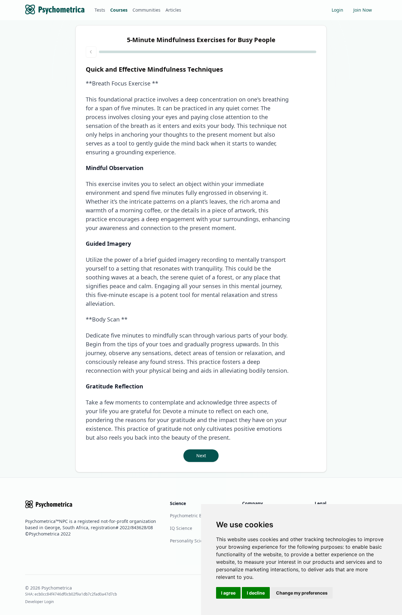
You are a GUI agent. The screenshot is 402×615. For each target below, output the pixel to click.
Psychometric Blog (189, 516)
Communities (146, 10)
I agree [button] (228, 593)
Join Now (362, 10)
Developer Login (39, 601)
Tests (100, 10)
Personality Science (190, 541)
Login (337, 10)
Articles (173, 10)
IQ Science (181, 528)
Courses (119, 10)
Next (201, 456)
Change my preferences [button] (302, 593)
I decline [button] (256, 593)
